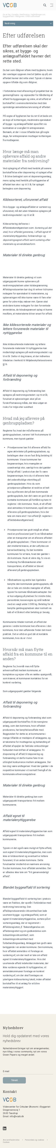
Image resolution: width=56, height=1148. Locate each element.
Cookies (6, 1142)
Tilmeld (14, 1080)
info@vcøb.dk (17, 1116)
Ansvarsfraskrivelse (11, 1140)
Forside (15, 14)
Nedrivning (24, 14)
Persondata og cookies (34, 1140)
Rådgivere (20, 16)
